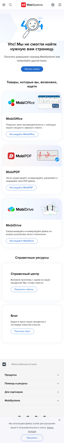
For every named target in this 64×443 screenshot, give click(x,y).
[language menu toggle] (53, 5)
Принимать (32, 438)
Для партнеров (14, 392)
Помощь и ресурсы (16, 383)
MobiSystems (12, 400)
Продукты (11, 375)
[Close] (59, 420)
